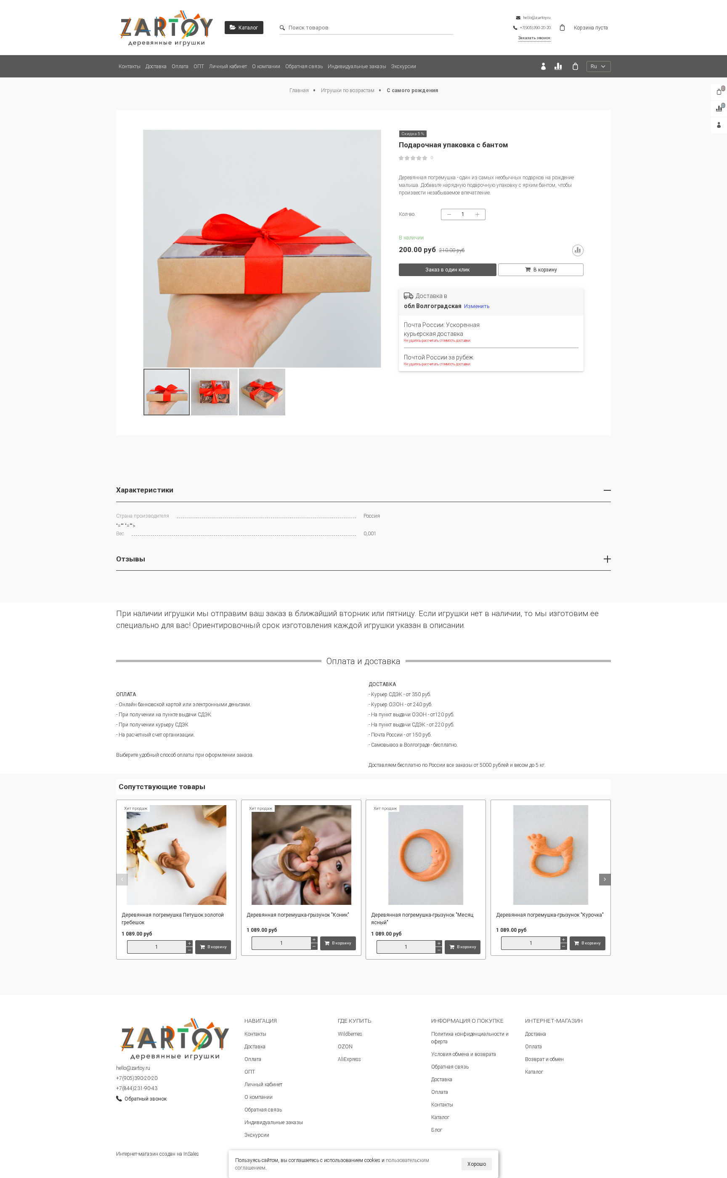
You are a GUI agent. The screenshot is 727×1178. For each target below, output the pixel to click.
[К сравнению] (559, 66)
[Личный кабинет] (543, 66)
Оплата (180, 66)
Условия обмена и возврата (463, 1054)
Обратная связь (304, 66)
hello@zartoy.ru (133, 1068)
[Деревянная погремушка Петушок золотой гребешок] (176, 855)
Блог (436, 1130)
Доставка (156, 66)
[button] (122, 879)
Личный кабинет (228, 66)
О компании (266, 66)
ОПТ (199, 66)
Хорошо (476, 1164)
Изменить (477, 306)
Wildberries (350, 1034)
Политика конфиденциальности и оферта (470, 1038)
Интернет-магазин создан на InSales (157, 1154)
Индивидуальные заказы (357, 66)
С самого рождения (412, 90)
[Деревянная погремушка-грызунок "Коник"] (301, 855)
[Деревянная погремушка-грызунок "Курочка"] (550, 855)
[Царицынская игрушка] (166, 28)
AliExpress (349, 1059)
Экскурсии (403, 66)
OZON (345, 1047)
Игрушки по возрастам (348, 90)
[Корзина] (575, 66)
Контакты (130, 66)
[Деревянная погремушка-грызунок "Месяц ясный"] (425, 855)
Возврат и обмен (544, 1059)
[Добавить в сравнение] (578, 250)
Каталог (440, 1117)
